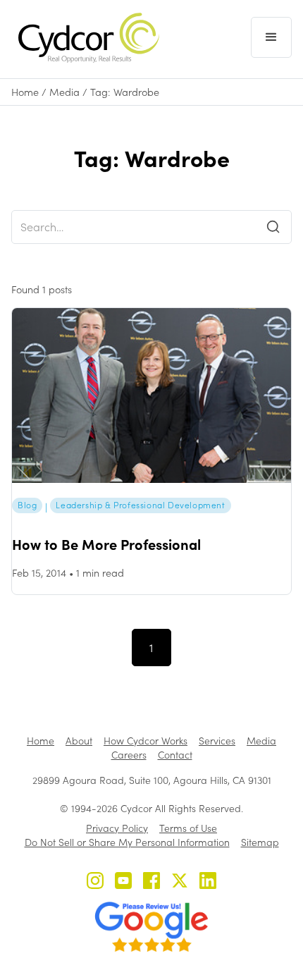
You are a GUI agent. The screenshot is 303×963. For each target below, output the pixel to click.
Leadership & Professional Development (140, 504)
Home (25, 92)
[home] (85, 37)
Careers (129, 754)
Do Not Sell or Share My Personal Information (127, 842)
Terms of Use (188, 828)
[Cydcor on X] (179, 882)
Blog (27, 504)
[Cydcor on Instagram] (95, 882)
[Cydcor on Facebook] (151, 882)
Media (64, 92)
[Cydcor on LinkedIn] (207, 882)
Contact (175, 754)
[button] (271, 37)
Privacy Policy (117, 828)
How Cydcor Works (145, 740)
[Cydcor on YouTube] (123, 882)
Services (217, 740)
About (79, 740)
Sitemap (260, 842)
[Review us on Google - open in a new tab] (151, 927)
